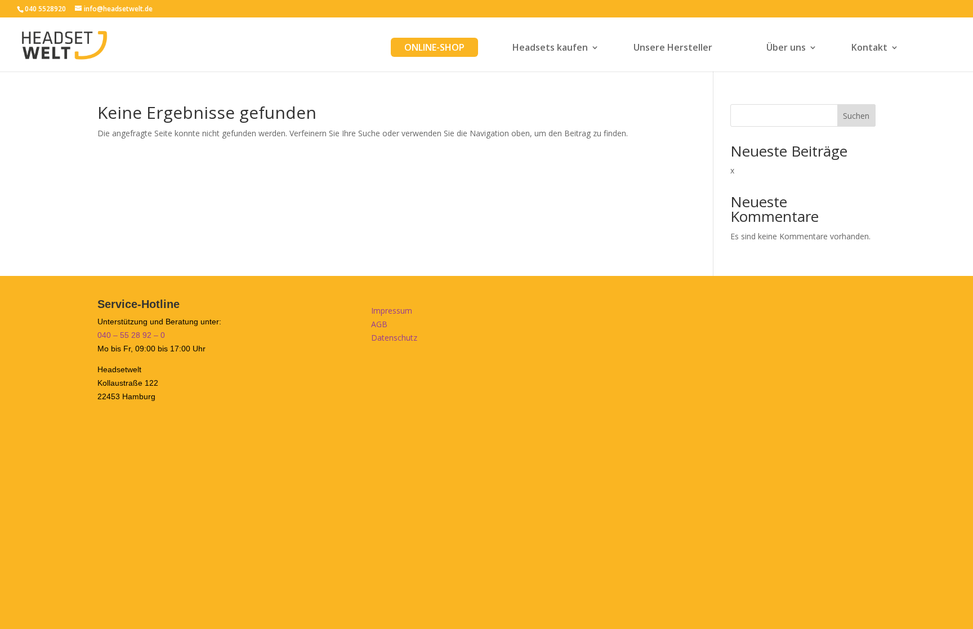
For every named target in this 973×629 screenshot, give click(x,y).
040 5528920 (45, 9)
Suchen (856, 115)
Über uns (786, 48)
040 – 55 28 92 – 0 (131, 335)
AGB (379, 324)
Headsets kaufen (550, 48)
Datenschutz (394, 337)
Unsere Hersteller (672, 48)
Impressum (391, 310)
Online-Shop (434, 47)
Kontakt (869, 48)
